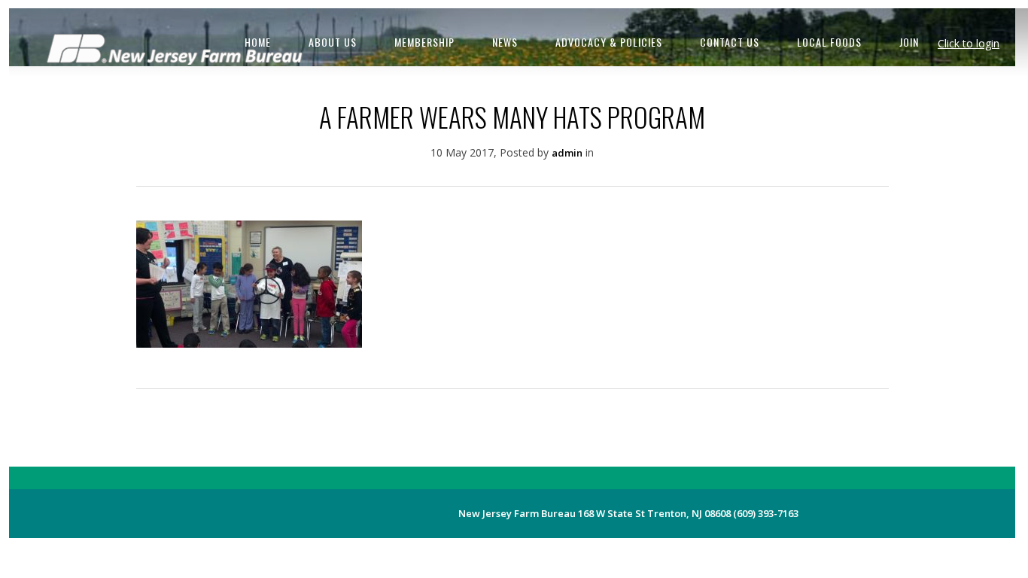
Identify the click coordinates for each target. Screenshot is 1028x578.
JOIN (909, 42)
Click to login (968, 43)
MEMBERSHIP (424, 42)
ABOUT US (333, 42)
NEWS (505, 42)
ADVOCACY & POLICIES (608, 42)
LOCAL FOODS (829, 42)
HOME (258, 42)
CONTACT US (729, 42)
